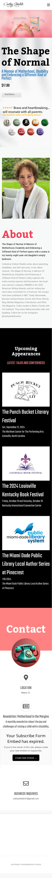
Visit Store (9, 94)
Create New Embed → (26, 757)
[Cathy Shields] (13, 5)
